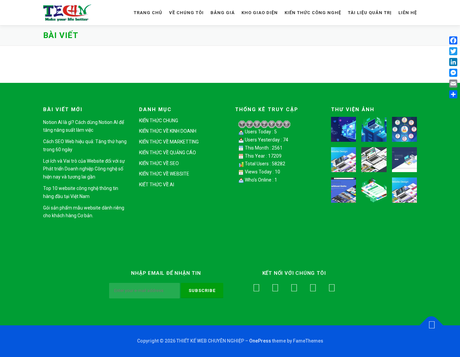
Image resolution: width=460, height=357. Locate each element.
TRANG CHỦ (148, 12)
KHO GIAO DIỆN (259, 12)
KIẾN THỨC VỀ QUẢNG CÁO (167, 152)
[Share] (453, 94)
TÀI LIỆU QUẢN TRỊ (370, 12)
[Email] (453, 83)
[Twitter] (275, 288)
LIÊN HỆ (407, 12)
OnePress (260, 341)
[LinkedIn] (453, 62)
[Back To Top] (431, 325)
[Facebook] (256, 288)
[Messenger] (453, 72)
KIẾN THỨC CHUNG (158, 120)
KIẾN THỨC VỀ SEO (159, 163)
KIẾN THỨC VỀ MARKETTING (169, 141)
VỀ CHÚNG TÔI (186, 12)
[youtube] (294, 288)
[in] (313, 288)
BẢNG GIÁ (222, 12)
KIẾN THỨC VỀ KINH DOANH (167, 131)
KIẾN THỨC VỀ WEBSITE (164, 173)
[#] (332, 288)
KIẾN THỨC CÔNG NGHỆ (313, 12)
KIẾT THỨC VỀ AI (156, 184)
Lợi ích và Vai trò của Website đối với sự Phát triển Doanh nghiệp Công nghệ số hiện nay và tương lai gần (84, 169)
